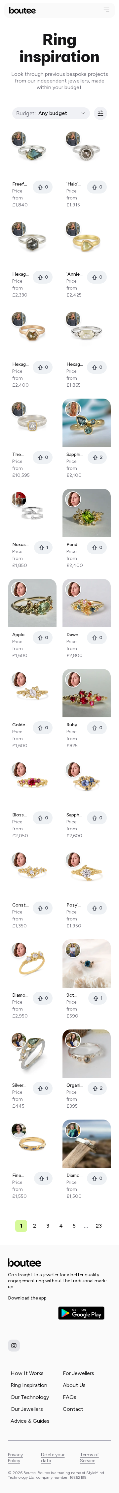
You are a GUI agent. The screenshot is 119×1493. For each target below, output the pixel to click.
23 (99, 1226)
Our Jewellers (27, 1409)
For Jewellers (78, 1373)
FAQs (69, 1397)
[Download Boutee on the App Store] (31, 1313)
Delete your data (53, 1458)
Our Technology (30, 1397)
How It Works (27, 1373)
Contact (73, 1409)
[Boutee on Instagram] (14, 1346)
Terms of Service (89, 1458)
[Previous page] (10, 1226)
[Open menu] (106, 10)
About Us (74, 1385)
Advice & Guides (30, 1421)
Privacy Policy (15, 1458)
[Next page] (109, 1226)
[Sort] (100, 113)
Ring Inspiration (29, 1385)
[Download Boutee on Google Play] (81, 1313)
